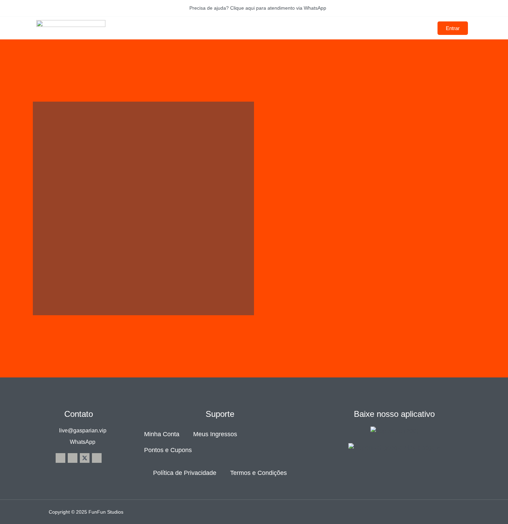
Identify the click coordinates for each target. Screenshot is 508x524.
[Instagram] (72, 458)
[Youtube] (97, 458)
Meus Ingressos (215, 434)
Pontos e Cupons (168, 450)
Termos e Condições (258, 472)
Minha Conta (161, 434)
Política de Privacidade (184, 472)
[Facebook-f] (60, 458)
